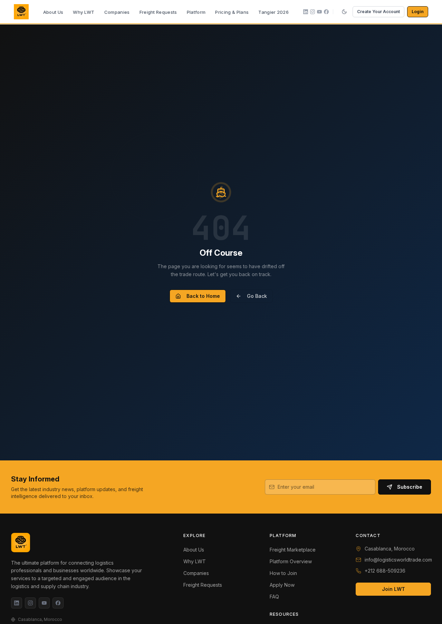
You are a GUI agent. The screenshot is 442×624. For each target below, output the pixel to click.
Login (418, 11)
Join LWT (393, 589)
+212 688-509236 (385, 571)
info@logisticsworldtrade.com (398, 560)
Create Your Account (378, 11)
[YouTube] (44, 602)
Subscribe (409, 487)
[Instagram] (30, 602)
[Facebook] (58, 602)
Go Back (257, 296)
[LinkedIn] (16, 602)
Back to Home (203, 296)
